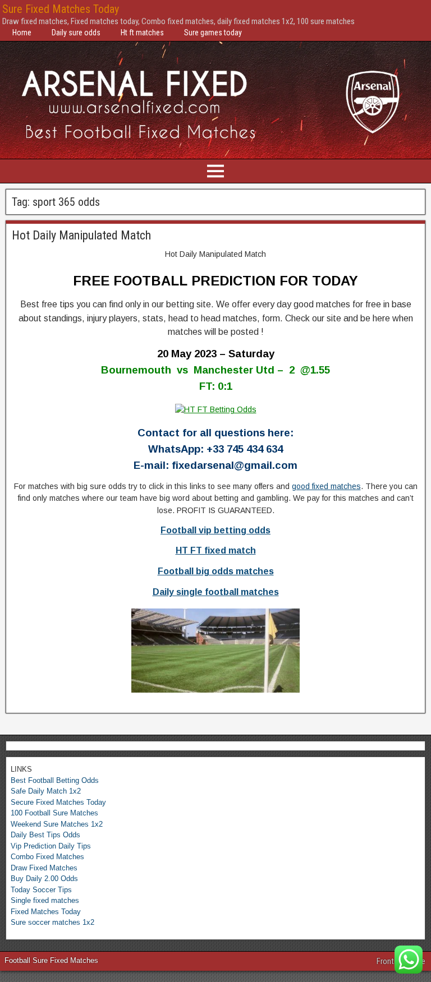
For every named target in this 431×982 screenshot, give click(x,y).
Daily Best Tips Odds (45, 835)
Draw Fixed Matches (44, 868)
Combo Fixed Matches (47, 856)
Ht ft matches (142, 32)
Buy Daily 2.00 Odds (44, 878)
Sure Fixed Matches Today (60, 9)
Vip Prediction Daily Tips (51, 846)
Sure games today (213, 32)
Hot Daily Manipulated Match (81, 235)
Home (21, 32)
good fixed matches (326, 486)
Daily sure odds (76, 32)
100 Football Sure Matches (54, 813)
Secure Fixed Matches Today (58, 802)
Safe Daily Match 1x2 (46, 791)
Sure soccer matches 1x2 (52, 922)
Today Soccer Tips (41, 890)
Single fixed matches (45, 900)
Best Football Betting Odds (55, 780)
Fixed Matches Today (46, 911)
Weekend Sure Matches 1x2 (57, 824)
